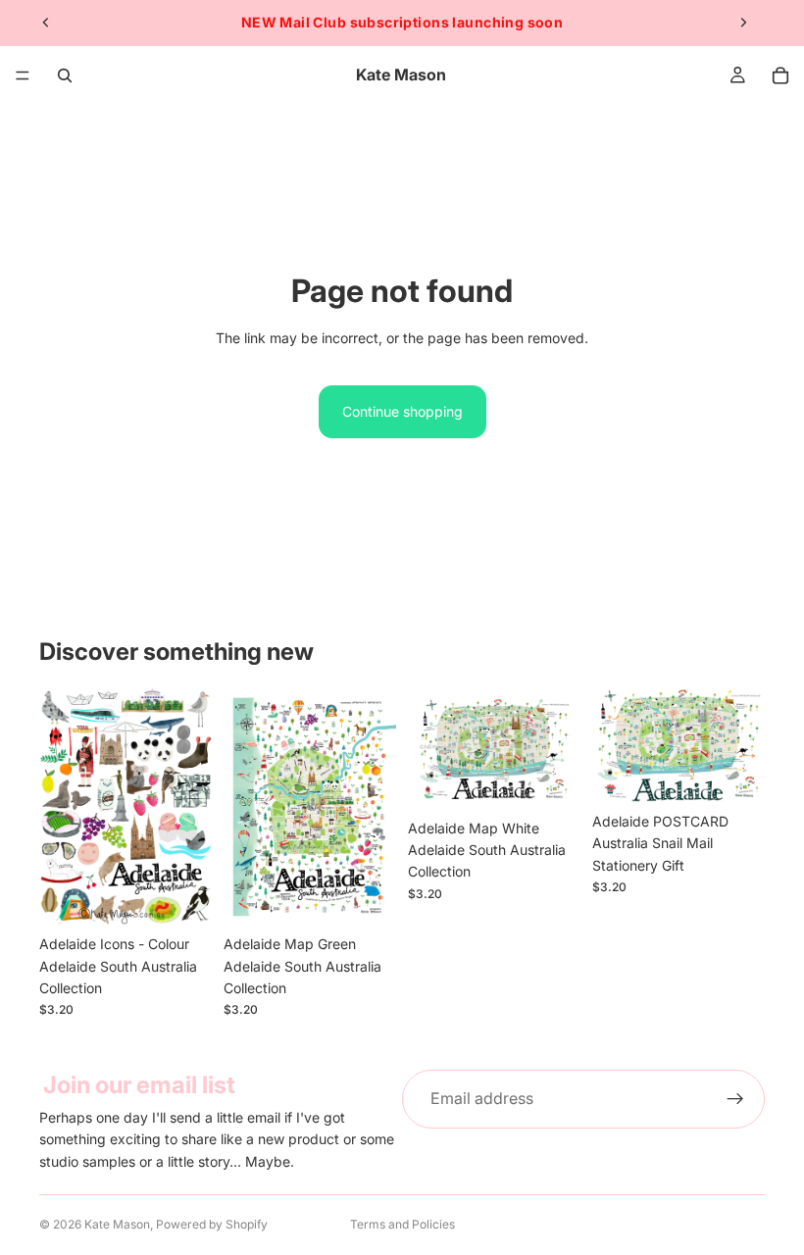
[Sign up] (735, 1099)
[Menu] (22, 75)
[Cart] (780, 75)
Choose (198, 894)
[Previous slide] (46, 22)
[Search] (64, 75)
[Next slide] (743, 22)
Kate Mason (117, 1224)
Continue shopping (402, 411)
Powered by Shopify (212, 1224)
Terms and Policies (402, 1224)
